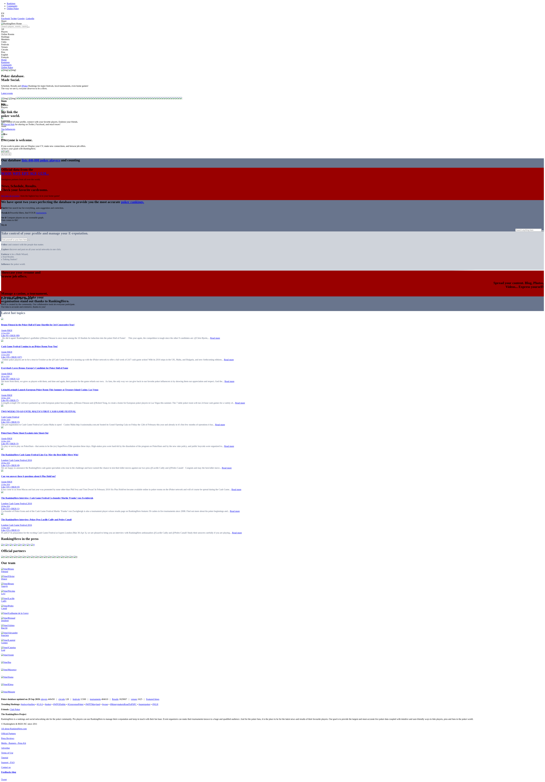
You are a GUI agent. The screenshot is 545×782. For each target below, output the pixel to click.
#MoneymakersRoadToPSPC (123, 704)
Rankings (11, 3)
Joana (10, 677)
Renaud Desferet (8, 619)
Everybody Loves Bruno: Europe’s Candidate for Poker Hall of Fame (34, 368)
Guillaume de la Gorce (18, 613)
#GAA (40, 704)
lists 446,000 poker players (41, 160)
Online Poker (13, 8)
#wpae (105, 704)
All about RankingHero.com (14, 729)
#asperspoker (144, 704)
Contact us (6, 767)
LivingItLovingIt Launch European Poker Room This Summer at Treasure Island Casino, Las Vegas (49, 390)
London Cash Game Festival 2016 (16, 460)
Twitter (14, 18)
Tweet (4, 779)
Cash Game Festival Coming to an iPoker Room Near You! (29, 346)
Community (12, 6)
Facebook (5, 18)
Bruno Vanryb (7, 584)
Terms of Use (7, 753)
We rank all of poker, (10, 196)
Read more (215, 338)
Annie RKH (6, 330)
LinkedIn (30, 18)
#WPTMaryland (92, 704)
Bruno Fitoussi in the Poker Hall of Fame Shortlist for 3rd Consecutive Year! (38, 325)
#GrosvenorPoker (75, 704)
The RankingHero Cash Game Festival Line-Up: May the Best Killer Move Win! (39, 455)
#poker (48, 704)
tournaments (95, 699)
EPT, (25, 173)
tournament (41, 213)
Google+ (21, 18)
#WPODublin (59, 704)
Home (4, 60)
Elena (10, 684)
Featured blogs (152, 699)
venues (134, 699)
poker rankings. (132, 202)
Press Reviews (7, 738)
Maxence (12, 669)
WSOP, (6, 173)
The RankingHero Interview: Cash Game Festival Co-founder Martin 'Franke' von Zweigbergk (47, 498)
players (44, 699)
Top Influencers (8, 129)
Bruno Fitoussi (7, 570)
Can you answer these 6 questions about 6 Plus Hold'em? (28, 476)
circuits (61, 699)
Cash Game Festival (10, 417)
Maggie (11, 692)
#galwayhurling (28, 704)
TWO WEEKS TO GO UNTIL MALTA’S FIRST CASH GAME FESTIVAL (38, 411)
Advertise (5, 748)
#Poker (24, 86)
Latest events (7, 93)
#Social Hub (8, 124)
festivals (76, 699)
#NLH (155, 704)
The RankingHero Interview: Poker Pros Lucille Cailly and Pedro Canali (36, 519)
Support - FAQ (8, 762)
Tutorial (4, 757)
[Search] (28, 27)
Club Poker (15, 709)
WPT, (17, 173)
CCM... (43, 173)
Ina (9, 662)
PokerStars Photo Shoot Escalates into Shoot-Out (24, 433)
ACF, (33, 173)
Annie (11, 655)
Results (115, 699)
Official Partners (8, 733)
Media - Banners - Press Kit (13, 743)
